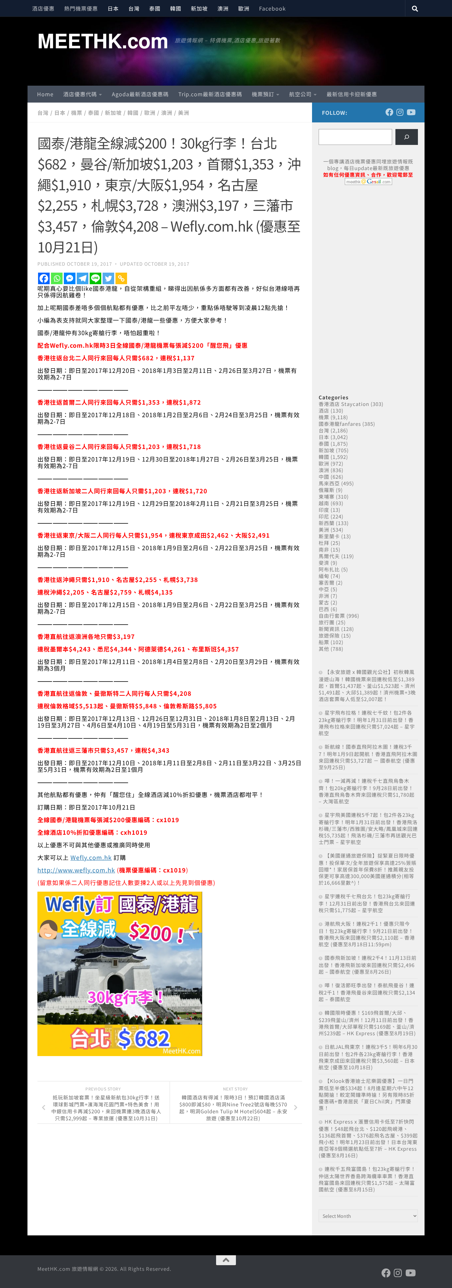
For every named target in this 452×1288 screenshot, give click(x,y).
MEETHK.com (102, 40)
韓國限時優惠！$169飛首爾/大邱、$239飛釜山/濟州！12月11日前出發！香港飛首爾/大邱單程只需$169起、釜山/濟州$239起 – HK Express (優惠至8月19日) (367, 1023)
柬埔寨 (327, 496)
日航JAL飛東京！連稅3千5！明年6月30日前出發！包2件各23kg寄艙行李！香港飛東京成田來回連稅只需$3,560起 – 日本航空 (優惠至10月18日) (368, 1057)
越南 (324, 503)
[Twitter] (108, 278)
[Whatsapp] (57, 278)
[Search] (406, 137)
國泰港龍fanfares (340, 423)
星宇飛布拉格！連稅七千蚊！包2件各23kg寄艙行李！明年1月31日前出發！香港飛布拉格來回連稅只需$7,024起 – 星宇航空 (367, 722)
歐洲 (243, 8)
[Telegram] (82, 278)
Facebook (272, 8)
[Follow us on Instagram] (400, 112)
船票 (324, 642)
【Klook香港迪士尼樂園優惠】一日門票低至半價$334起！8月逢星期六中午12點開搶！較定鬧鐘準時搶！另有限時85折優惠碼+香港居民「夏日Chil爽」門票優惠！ (367, 1094)
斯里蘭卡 (329, 536)
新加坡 (199, 8)
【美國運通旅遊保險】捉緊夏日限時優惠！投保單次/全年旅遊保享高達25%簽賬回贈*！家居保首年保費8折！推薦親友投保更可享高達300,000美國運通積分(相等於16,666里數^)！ (368, 869)
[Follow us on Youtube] (411, 112)
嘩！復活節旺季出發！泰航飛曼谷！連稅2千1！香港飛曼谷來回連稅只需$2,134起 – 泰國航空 (367, 992)
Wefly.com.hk (91, 857)
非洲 (324, 595)
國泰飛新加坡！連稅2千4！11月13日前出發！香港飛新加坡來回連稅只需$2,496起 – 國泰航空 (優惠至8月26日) (368, 964)
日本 (113, 8)
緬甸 (324, 575)
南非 (324, 549)
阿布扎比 (329, 569)
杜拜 (324, 542)
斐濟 (324, 562)
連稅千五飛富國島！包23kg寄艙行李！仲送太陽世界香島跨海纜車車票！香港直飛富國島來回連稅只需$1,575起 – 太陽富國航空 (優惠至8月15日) (367, 1179)
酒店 (324, 410)
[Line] (95, 278)
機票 (76, 112)
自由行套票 (332, 615)
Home (45, 94)
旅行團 (327, 622)
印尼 (324, 516)
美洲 (183, 112)
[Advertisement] (368, 241)
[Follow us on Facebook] (389, 112)
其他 (324, 648)
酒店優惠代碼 (80, 94)
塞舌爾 (327, 582)
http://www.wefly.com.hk (76, 870)
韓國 (175, 8)
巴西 (324, 608)
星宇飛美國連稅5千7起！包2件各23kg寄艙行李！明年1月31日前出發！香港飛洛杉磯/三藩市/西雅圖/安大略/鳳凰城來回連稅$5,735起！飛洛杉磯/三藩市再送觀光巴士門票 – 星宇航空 (368, 828)
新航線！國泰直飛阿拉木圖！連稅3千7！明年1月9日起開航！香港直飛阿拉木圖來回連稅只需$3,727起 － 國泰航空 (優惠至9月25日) (368, 757)
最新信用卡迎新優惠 (352, 94)
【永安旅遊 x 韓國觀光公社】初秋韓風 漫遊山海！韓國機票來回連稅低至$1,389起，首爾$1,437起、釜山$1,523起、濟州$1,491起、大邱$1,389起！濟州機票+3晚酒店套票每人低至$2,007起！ (367, 685)
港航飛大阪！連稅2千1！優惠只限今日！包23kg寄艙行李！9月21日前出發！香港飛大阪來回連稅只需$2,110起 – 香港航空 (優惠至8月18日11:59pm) (367, 934)
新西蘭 (327, 522)
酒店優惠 (43, 8)
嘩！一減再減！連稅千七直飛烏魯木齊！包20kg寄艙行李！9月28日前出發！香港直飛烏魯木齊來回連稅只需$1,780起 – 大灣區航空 (367, 791)
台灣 (134, 8)
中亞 (324, 589)
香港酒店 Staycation (344, 403)
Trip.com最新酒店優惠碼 (210, 94)
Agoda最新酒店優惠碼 (140, 94)
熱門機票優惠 (81, 8)
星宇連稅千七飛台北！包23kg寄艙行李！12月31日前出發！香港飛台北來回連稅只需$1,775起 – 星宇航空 (367, 903)
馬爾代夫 (329, 556)
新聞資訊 (329, 628)
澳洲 (223, 8)
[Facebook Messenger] (69, 278)
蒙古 (324, 602)
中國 (324, 476)
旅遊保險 (329, 635)
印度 (324, 509)
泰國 (154, 8)
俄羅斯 (327, 489)
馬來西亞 (329, 483)
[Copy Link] (121, 278)
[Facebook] (44, 278)
